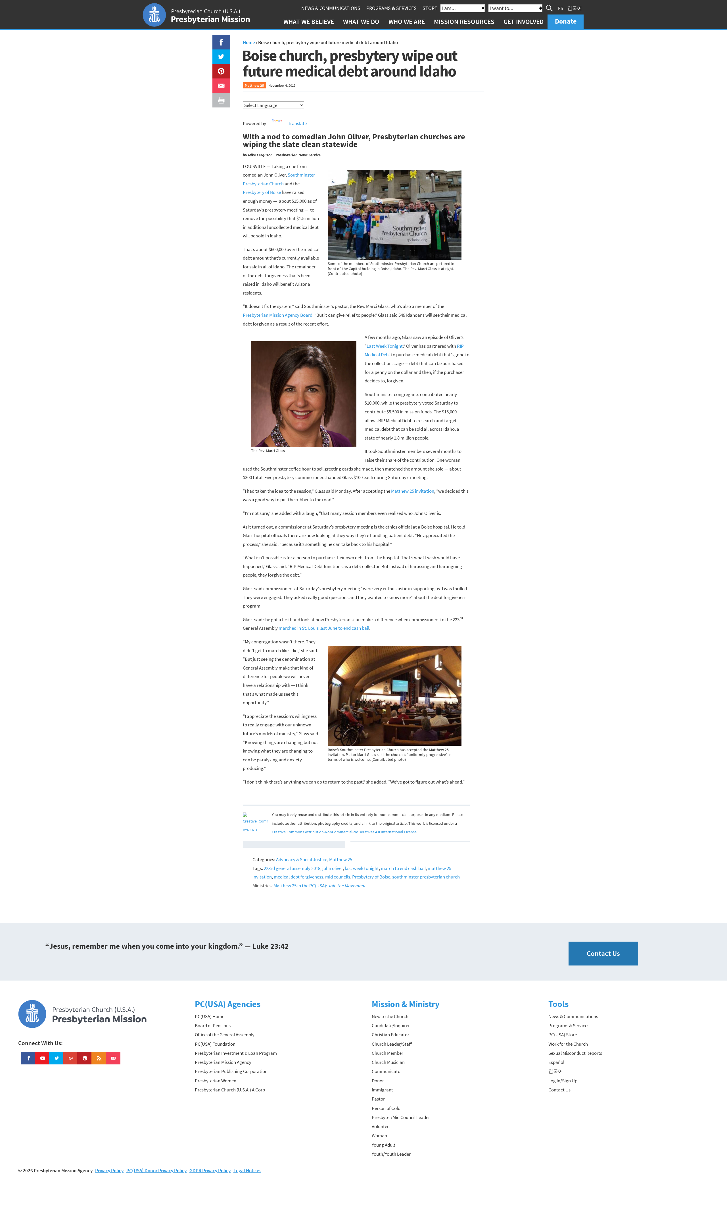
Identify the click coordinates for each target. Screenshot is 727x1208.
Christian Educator (390, 1034)
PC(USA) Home (209, 1016)
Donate (565, 21)
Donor (378, 1081)
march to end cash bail (403, 868)
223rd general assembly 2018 (292, 868)
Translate (297, 123)
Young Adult (383, 1145)
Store (430, 8)
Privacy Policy (109, 1170)
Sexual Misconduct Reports (575, 1053)
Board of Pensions (213, 1025)
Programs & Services (391, 8)
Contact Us (603, 953)
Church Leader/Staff (392, 1044)
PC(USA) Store (562, 1034)
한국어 (574, 8)
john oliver (332, 868)
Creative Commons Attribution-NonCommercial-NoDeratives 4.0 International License (344, 832)
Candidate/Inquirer (391, 1025)
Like (218, 39)
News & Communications (330, 8)
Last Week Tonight (385, 346)
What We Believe (308, 21)
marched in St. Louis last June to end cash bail (324, 628)
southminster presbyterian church (426, 877)
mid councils (337, 877)
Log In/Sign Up (562, 1081)
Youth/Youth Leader (391, 1154)
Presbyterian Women (215, 1081)
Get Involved (524, 21)
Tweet (220, 54)
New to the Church (390, 1016)
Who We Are (406, 21)
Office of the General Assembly (224, 1034)
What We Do (361, 21)
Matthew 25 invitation (412, 491)
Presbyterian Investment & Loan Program (236, 1053)
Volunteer (381, 1126)
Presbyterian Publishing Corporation (231, 1071)
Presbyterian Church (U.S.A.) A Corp (230, 1090)
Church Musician (388, 1062)
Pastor (378, 1099)
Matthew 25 (254, 85)
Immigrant (382, 1090)
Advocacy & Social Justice (301, 859)
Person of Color (387, 1108)
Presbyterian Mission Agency (223, 1062)
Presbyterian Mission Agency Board (277, 315)
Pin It (219, 68)
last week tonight (362, 868)
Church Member (387, 1053)
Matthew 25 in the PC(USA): (319, 885)
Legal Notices (247, 1170)
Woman (379, 1135)
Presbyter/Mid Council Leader (401, 1117)
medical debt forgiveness (298, 877)
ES (560, 8)
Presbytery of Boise (262, 192)
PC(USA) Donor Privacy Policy (156, 1170)
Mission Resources (464, 21)
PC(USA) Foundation (215, 1044)
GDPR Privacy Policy (210, 1170)
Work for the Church (568, 1044)
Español (556, 1062)
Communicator (387, 1071)
